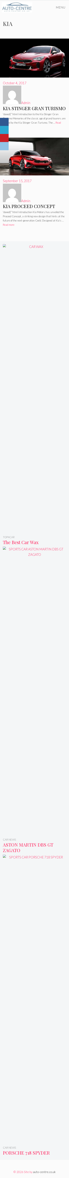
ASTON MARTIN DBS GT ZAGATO (28, 847)
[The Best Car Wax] (34, 529)
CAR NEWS (9, 839)
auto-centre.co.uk (44, 1172)
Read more (8, 224)
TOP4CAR (9, 537)
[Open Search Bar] (41, 7)
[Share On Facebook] (4, 122)
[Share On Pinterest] (4, 138)
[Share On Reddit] (4, 146)
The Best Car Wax (21, 542)
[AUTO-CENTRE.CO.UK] (18, 7)
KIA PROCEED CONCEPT (29, 206)
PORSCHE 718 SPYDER (26, 1153)
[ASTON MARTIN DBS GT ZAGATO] (34, 832)
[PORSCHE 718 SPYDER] (34, 1140)
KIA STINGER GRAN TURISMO (34, 108)
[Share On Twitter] (4, 130)
